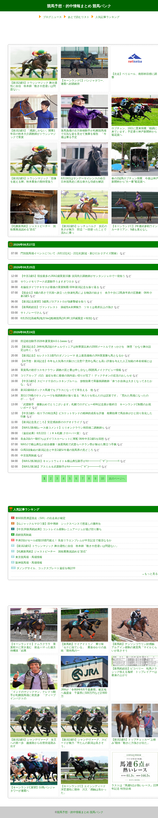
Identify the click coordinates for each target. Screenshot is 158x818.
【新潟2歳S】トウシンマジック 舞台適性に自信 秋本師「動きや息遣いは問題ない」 (33, 86)
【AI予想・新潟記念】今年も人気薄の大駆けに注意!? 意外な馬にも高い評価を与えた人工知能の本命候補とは (86, 361)
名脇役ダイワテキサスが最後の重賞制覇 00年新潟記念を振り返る (60, 287)
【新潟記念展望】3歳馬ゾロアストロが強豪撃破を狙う (53, 301)
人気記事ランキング (107, 17)
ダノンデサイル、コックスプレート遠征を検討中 (46, 568)
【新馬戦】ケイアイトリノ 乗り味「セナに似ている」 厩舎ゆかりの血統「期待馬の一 (83, 647)
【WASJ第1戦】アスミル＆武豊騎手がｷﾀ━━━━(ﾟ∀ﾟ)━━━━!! (61, 466)
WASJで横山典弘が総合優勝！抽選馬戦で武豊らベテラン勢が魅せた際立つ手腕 (68, 444)
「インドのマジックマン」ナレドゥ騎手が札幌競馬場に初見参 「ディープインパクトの (33, 695)
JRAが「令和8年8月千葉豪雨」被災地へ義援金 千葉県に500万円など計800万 (84, 693)
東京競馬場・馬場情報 (28, 557)
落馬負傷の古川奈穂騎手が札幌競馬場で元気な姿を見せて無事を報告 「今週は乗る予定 (83, 134)
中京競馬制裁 (29, 455)
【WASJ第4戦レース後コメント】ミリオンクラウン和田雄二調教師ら (63, 427)
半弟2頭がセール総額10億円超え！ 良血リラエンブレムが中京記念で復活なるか (63, 540)
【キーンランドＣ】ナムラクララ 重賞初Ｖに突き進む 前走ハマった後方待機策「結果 (33, 647)
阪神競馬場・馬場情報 (28, 562)
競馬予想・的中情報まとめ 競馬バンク (79, 6)
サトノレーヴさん (31, 312)
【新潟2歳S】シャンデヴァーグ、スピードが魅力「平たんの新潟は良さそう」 (84, 743)
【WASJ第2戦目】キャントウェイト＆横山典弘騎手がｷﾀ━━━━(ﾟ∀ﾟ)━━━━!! (70, 461)
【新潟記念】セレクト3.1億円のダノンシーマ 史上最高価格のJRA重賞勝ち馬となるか (72, 355)
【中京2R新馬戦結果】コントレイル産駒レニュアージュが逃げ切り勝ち (58, 529)
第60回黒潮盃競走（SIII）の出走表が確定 (40, 518)
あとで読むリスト (78, 17)
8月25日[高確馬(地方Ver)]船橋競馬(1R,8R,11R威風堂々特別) (56, 318)
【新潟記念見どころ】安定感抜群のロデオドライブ (51, 422)
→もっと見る (150, 573)
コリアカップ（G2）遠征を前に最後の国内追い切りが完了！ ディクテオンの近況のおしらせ (76, 375)
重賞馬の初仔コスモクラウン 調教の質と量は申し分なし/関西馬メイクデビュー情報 (71, 369)
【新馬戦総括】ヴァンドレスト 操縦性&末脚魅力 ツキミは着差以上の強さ (67, 307)
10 (102, 478)
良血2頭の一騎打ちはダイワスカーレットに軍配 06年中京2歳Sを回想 (62, 438)
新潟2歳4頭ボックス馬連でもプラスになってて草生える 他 (57, 389)
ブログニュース (52, 17)
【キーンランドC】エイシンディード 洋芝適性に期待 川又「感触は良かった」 (84, 789)
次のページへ (117, 478)
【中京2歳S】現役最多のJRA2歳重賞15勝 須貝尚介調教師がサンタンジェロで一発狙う (73, 276)
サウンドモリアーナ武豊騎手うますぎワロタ (47, 281)
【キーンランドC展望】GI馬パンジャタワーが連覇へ (32, 789)
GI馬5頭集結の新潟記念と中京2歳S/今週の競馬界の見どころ (57, 449)
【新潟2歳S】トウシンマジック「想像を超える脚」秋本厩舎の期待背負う (33, 180)
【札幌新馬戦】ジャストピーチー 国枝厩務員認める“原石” (33, 228)
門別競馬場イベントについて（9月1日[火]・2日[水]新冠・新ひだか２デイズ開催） (70, 253)
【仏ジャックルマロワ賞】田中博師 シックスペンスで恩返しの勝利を (58, 523)
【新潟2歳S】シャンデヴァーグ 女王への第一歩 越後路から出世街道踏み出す (33, 743)
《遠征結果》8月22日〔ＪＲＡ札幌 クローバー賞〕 (51, 433)
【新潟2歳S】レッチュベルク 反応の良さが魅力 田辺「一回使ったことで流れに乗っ (84, 229)
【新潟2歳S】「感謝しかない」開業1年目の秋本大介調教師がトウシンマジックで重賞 (33, 134)
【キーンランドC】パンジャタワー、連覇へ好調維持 (83, 82)
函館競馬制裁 (23, 534)
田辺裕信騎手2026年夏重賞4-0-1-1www (44, 341)
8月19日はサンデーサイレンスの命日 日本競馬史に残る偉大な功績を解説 (83, 180)
